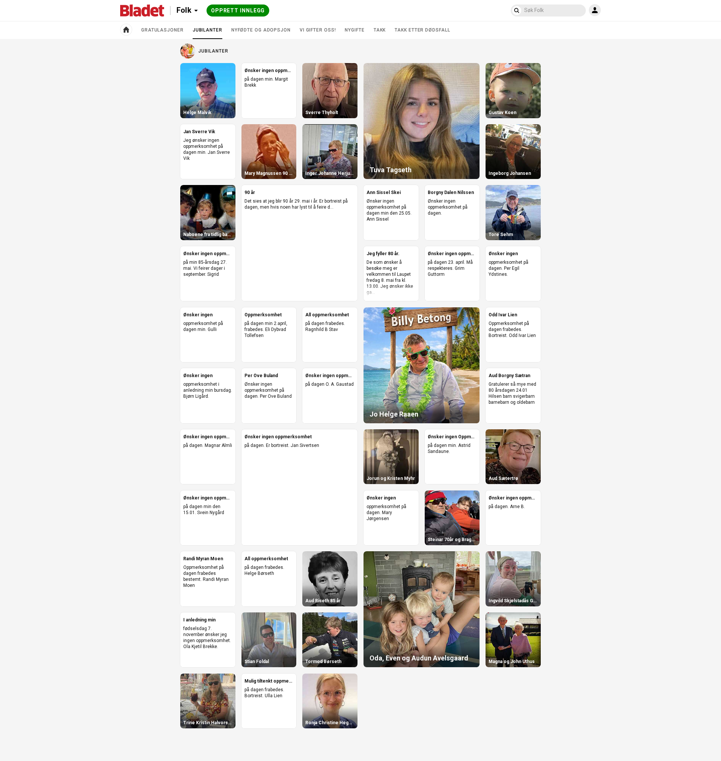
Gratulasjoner (162, 30)
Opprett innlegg (238, 11)
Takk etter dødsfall (422, 30)
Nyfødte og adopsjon (261, 30)
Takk (380, 30)
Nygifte (354, 30)
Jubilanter (207, 33)
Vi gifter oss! (318, 30)
